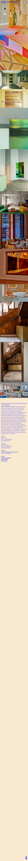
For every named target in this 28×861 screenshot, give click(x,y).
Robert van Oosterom (9, 2)
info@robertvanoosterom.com (9, 452)
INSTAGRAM (4, 459)
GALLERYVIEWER (6, 458)
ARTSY (3, 456)
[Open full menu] (26, 2)
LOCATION (4, 461)
